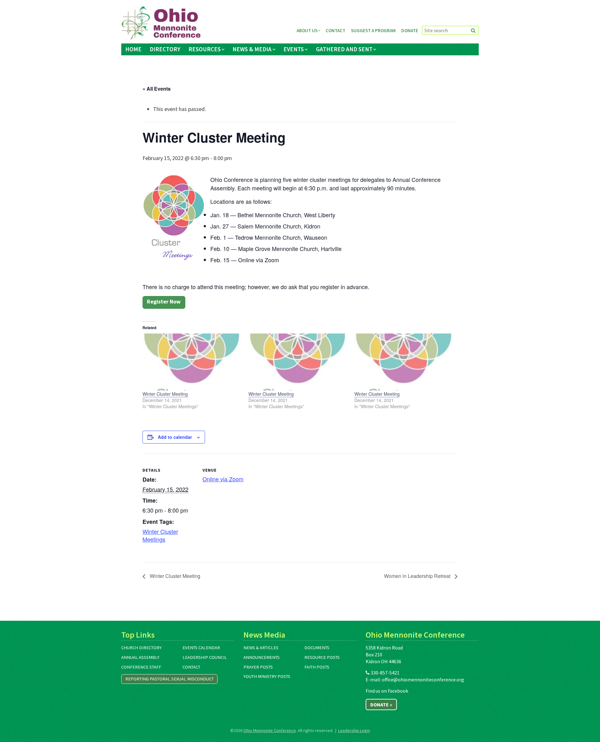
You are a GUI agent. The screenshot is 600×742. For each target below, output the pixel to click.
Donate (409, 30)
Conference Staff (141, 667)
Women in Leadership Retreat (418, 575)
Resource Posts (322, 657)
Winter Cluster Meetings (160, 535)
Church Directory (141, 647)
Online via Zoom (222, 479)
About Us (307, 30)
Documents (316, 647)
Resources (204, 49)
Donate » (381, 704)
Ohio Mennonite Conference (269, 730)
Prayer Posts (258, 667)
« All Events (156, 88)
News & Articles (260, 647)
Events (293, 49)
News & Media (252, 49)
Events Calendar (201, 647)
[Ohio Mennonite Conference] (161, 23)
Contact (335, 30)
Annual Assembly (140, 657)
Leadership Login (354, 730)
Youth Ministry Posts (266, 676)
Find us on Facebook (387, 691)
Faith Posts (316, 667)
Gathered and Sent (344, 49)
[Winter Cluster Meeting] (192, 361)
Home (133, 49)
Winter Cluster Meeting (165, 394)
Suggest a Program (373, 30)
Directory (165, 49)
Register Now (164, 301)
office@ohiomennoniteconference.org (423, 679)
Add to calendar (175, 437)
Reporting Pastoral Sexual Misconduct (169, 679)
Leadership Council (204, 657)
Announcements (261, 657)
